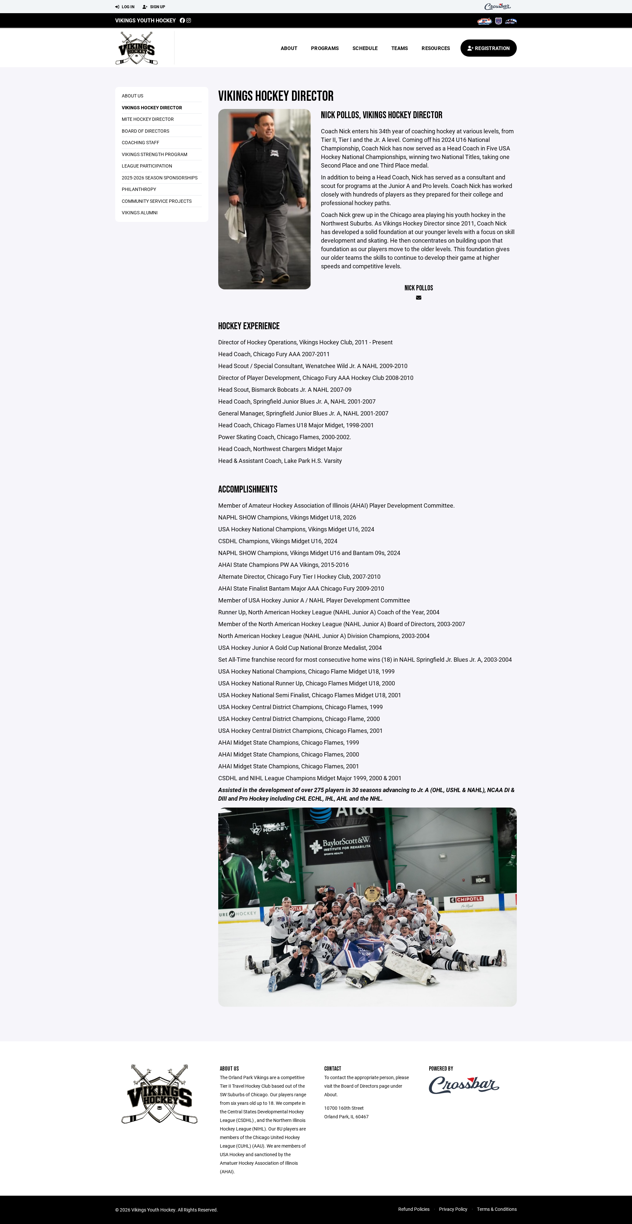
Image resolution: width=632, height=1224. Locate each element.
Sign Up (157, 6)
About (289, 48)
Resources (436, 48)
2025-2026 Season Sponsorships (160, 177)
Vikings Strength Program (154, 154)
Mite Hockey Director (148, 119)
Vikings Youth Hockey (145, 20)
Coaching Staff (140, 142)
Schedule (365, 48)
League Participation (147, 166)
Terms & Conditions (497, 1209)
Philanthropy (139, 189)
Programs (325, 48)
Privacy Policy (453, 1209)
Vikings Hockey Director (152, 107)
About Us (132, 96)
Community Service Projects (157, 201)
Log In (127, 6)
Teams (399, 48)
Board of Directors (145, 131)
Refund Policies (414, 1209)
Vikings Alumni (140, 212)
